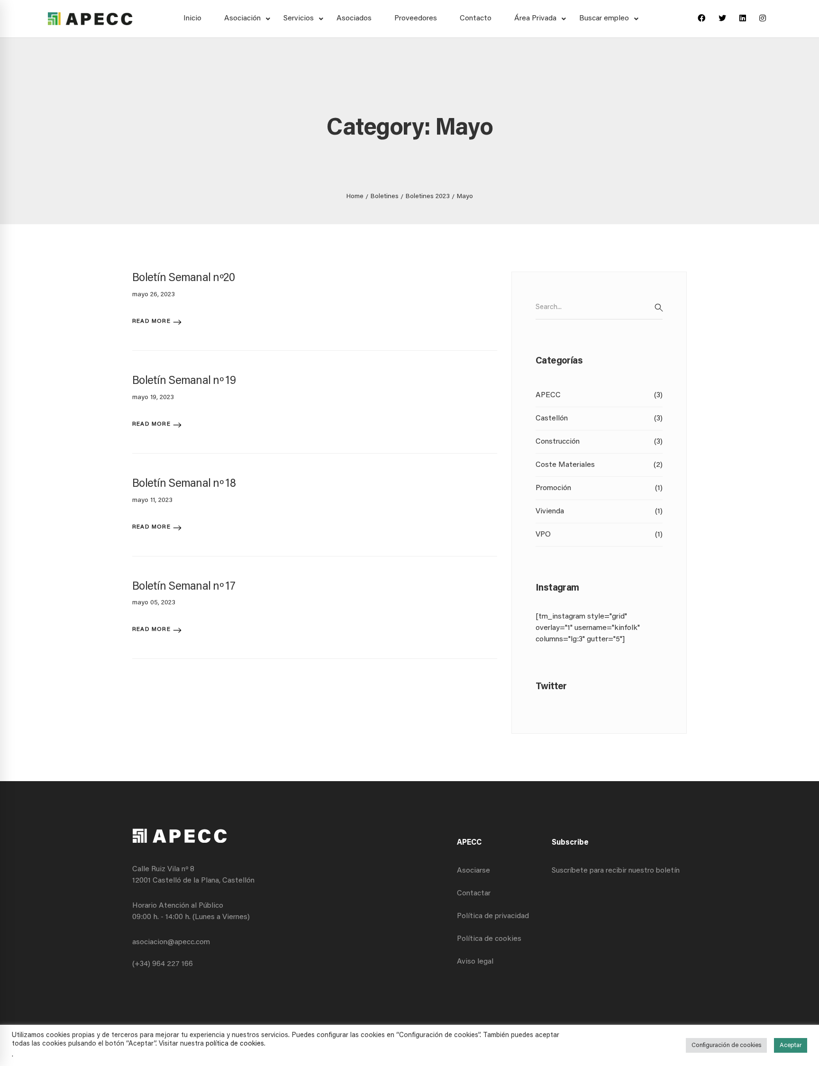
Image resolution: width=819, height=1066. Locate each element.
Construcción (599, 442)
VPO (599, 534)
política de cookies (235, 1044)
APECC (599, 395)
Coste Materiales (599, 465)
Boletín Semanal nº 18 (184, 484)
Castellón (599, 418)
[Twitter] (722, 19)
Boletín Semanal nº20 (183, 278)
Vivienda (599, 511)
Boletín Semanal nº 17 (183, 586)
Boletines (385, 196)
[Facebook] (701, 19)
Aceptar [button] (790, 1045)
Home (355, 196)
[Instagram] (763, 19)
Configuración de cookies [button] (726, 1045)
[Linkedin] (743, 19)
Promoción (599, 488)
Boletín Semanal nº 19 (184, 381)
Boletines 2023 (428, 196)
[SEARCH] (659, 307)
